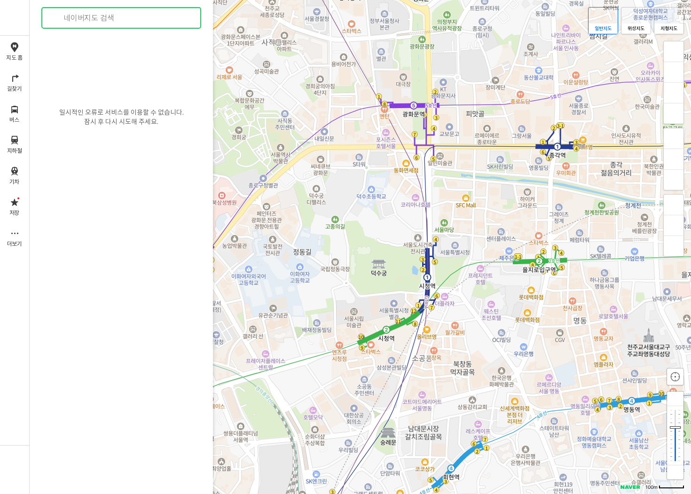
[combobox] (121, 18)
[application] (360, 247)
